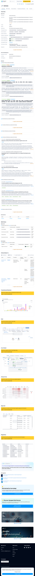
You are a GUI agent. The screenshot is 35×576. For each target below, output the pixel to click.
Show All (32, 186)
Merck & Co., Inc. (13, 35)
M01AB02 (19, 218)
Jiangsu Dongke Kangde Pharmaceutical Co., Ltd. (17, 96)
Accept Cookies (17, 573)
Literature (14, 552)
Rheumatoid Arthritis (24, 45)
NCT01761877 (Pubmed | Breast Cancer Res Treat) (4, 280)
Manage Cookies (17, 571)
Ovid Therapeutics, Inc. (19, 40)
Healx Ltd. (12, 40)
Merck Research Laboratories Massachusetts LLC (23, 234)
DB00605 (27, 218)
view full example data (8, 322)
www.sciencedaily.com (9, 181)
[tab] (3, 8)
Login (32, 1)
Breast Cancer (15, 278)
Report (14, 554)
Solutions (2, 547)
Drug (13, 547)
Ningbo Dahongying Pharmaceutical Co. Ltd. (23, 229)
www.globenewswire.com (10, 190)
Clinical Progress (15, 549)
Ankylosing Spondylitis (12, 33)
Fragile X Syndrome (18, 33)
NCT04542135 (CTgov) (3, 261)
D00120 (2, 218)
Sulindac (11, 218)
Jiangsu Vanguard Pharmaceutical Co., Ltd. (16, 77)
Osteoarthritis (18, 45)
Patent (14, 551)
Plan (1, 549)
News (13, 556)
